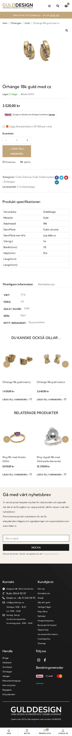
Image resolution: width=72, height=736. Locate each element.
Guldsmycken (46, 176)
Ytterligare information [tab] (18, 284)
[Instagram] (38, 660)
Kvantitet (8, 133)
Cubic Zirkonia (23, 176)
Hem (5, 23)
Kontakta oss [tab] (46, 284)
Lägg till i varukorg (17, 151)
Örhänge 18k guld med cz (17, 382)
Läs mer (52, 114)
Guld (27, 23)
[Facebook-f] (45, 660)
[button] (66, 30)
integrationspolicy (51, 554)
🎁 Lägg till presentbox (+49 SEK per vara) (28, 126)
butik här (54, 15)
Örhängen (16, 23)
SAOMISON (56, 719)
